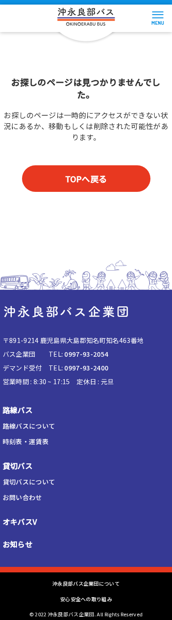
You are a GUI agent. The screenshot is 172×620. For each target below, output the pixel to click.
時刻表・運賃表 (26, 441)
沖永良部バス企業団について (86, 583)
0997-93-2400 (86, 367)
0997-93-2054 (86, 354)
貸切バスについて (29, 481)
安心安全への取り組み (86, 599)
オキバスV (20, 521)
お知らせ (18, 543)
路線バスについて (29, 425)
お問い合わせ (22, 497)
